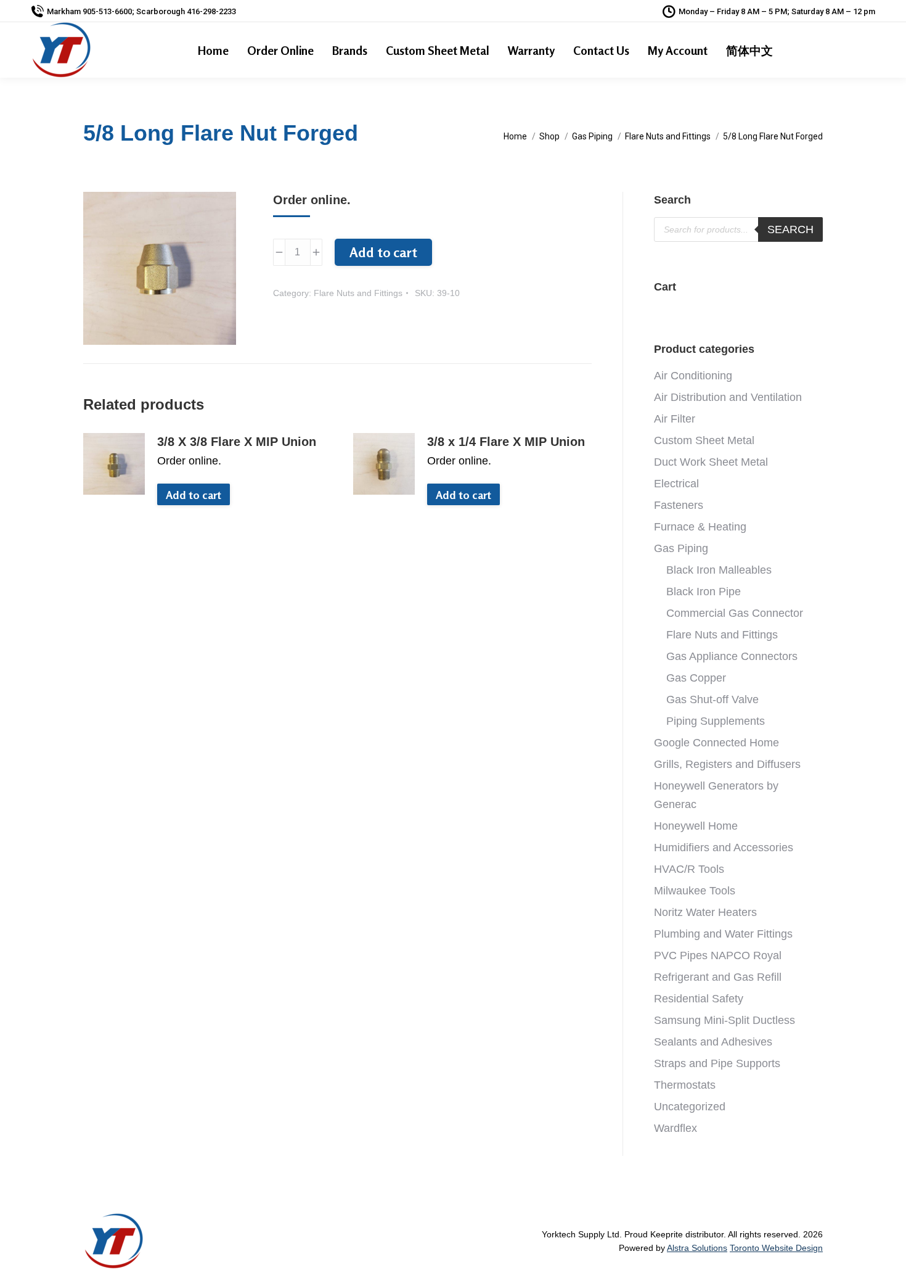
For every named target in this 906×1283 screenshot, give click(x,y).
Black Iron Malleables (719, 570)
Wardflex (675, 1128)
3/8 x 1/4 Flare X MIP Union (506, 441)
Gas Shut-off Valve (712, 699)
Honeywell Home (696, 826)
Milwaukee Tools (694, 891)
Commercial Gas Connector (734, 613)
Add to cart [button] (193, 494)
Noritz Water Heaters (705, 912)
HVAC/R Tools (689, 869)
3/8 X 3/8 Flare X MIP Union (236, 441)
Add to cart (383, 252)
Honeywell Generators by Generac (716, 795)
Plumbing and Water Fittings (723, 934)
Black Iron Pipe (703, 591)
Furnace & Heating (700, 527)
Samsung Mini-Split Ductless (724, 1020)
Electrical (676, 483)
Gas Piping (681, 548)
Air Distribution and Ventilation (728, 397)
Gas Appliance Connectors (732, 656)
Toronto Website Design (776, 1248)
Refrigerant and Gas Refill (718, 977)
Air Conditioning (693, 375)
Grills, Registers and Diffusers (727, 764)
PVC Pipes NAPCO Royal (718, 955)
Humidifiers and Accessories (723, 847)
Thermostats (685, 1085)
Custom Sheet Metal (704, 440)
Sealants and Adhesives (713, 1042)
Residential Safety (698, 998)
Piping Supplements (715, 721)
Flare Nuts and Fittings (358, 293)
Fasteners (678, 505)
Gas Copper (696, 678)
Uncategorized (689, 1106)
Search (790, 229)
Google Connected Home (716, 742)
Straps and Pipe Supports (717, 1063)
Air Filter (674, 419)
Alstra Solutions (697, 1248)
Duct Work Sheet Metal (711, 462)
